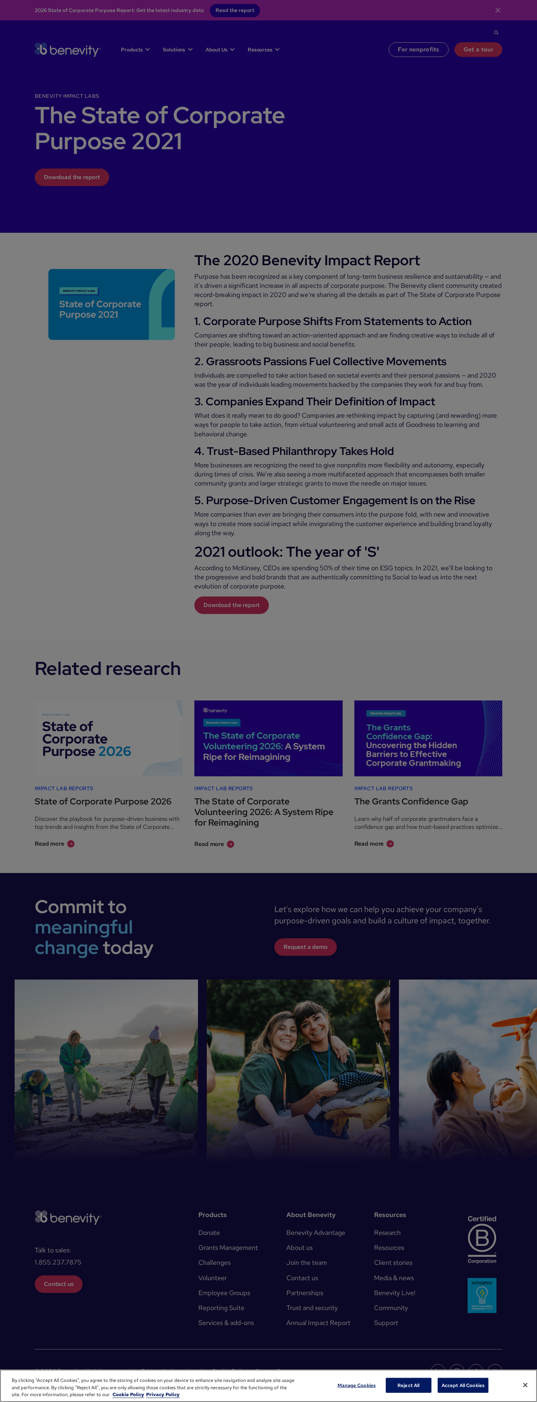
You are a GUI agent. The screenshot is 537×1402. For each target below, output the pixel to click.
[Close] (525, 1385)
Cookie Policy (128, 1394)
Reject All (408, 1385)
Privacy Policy (163, 1394)
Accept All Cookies (463, 1385)
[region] (268, 1386)
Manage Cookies (357, 1385)
